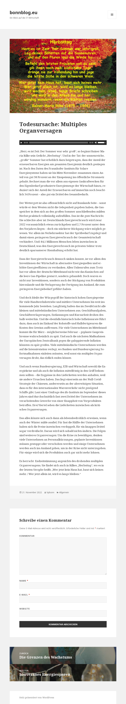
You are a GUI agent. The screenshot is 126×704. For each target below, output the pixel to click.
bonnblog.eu (23, 12)
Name (23, 580)
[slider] (102, 142)
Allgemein (64, 492)
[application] (63, 142)
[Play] (21, 142)
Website (24, 608)
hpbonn (50, 492)
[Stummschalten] (96, 142)
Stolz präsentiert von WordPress (36, 697)
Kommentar (26, 535)
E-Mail (24, 594)
